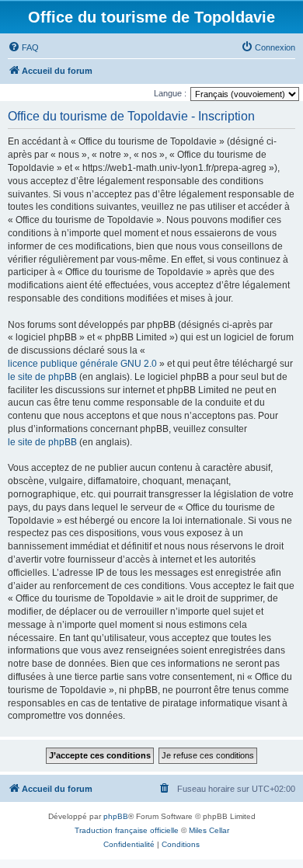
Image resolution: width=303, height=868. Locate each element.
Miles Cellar (209, 830)
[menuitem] (23, 47)
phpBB (115, 816)
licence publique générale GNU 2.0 (82, 363)
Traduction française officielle (127, 830)
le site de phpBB (42, 376)
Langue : (170, 93)
